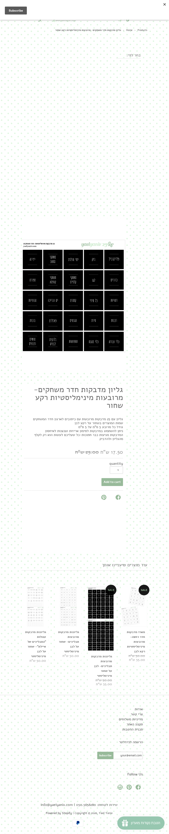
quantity (116, 464)
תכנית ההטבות (132, 729)
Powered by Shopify (59, 813)
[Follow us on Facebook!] (139, 788)
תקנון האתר (135, 724)
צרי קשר (137, 714)
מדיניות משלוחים (131, 719)
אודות (139, 709)
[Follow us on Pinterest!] (130, 788)
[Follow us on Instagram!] (121, 788)
